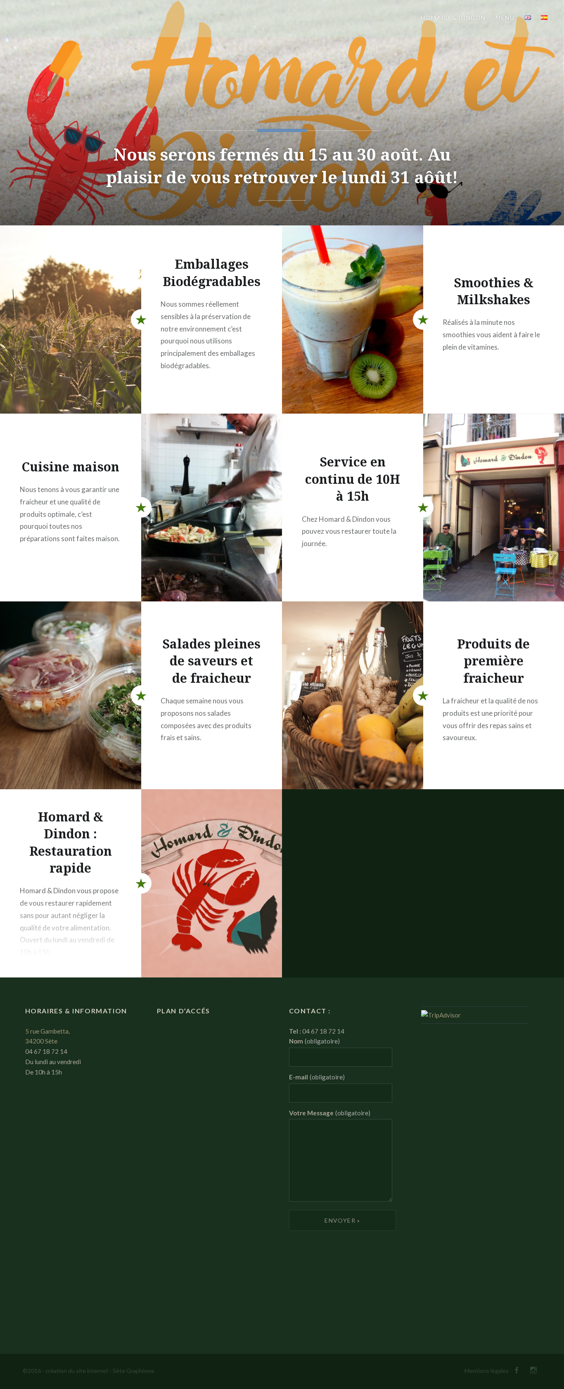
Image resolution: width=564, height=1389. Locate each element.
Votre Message (329, 1113)
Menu (504, 17)
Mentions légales (486, 1370)
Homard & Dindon (453, 17)
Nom (314, 1041)
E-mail (317, 1077)
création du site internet (77, 1370)
